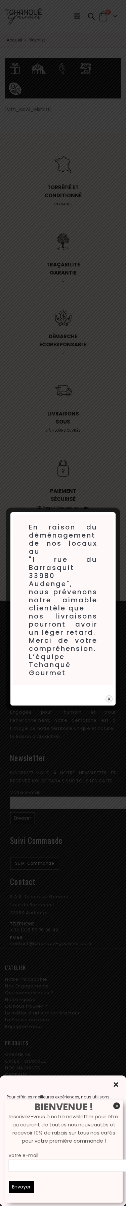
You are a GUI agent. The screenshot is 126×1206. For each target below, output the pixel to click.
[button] (116, 1084)
